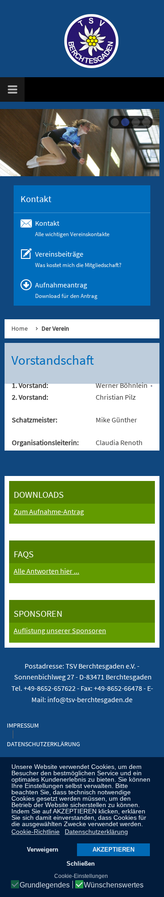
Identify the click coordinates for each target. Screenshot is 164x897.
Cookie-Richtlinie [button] (35, 831)
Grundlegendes (45, 885)
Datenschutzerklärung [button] (96, 831)
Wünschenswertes (114, 885)
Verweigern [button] (42, 850)
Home (19, 328)
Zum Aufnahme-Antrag (49, 511)
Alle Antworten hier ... (46, 570)
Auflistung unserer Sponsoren (60, 630)
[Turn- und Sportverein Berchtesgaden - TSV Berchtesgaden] (86, 41)
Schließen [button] (81, 864)
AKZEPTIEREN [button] (113, 850)
